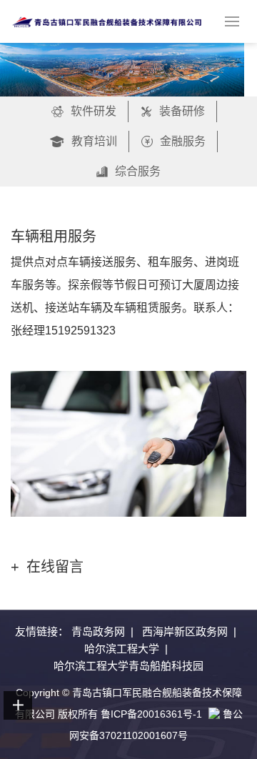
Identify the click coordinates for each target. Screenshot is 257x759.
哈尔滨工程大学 (121, 649)
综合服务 (138, 171)
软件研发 (93, 111)
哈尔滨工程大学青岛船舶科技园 (128, 666)
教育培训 (94, 141)
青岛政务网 (98, 631)
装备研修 (182, 111)
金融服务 (183, 141)
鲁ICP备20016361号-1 (151, 714)
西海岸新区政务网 (185, 631)
